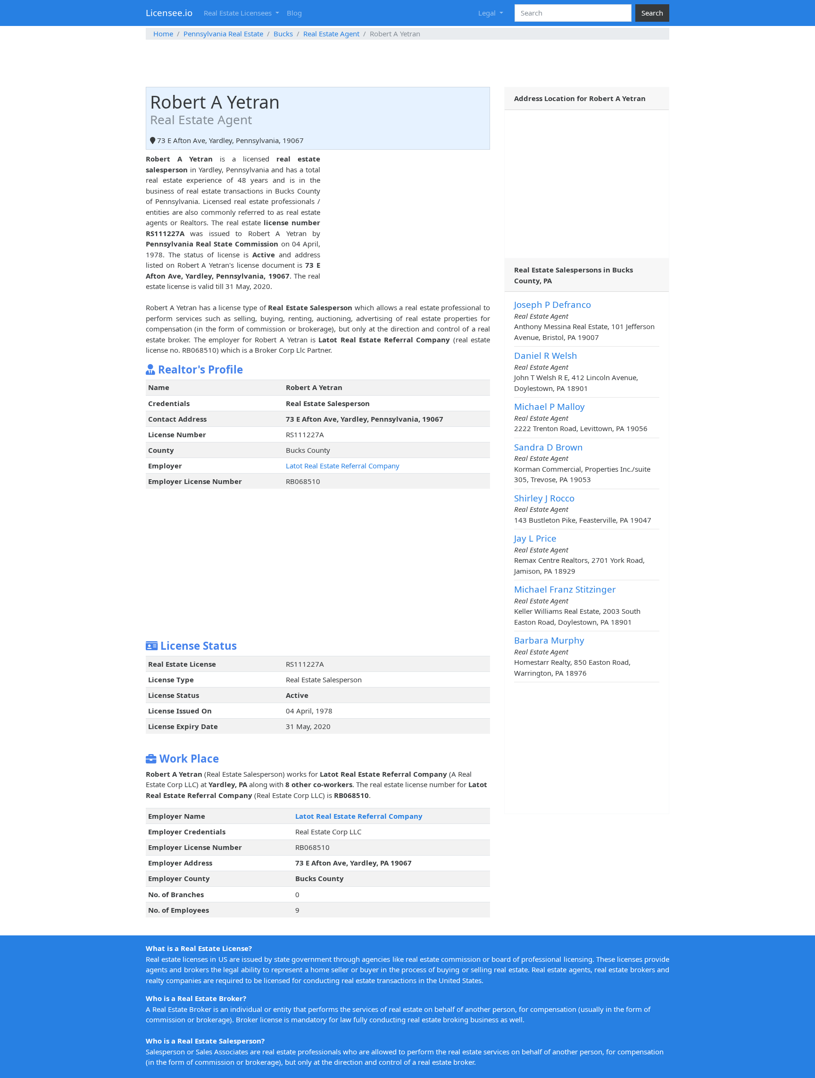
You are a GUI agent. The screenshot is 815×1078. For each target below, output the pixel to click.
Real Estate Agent (331, 33)
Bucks (283, 33)
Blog (294, 12)
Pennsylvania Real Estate (223, 33)
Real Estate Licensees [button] (239, 12)
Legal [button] (488, 12)
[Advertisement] (407, 63)
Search (652, 12)
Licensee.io (169, 12)
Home (163, 33)
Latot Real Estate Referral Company (342, 465)
